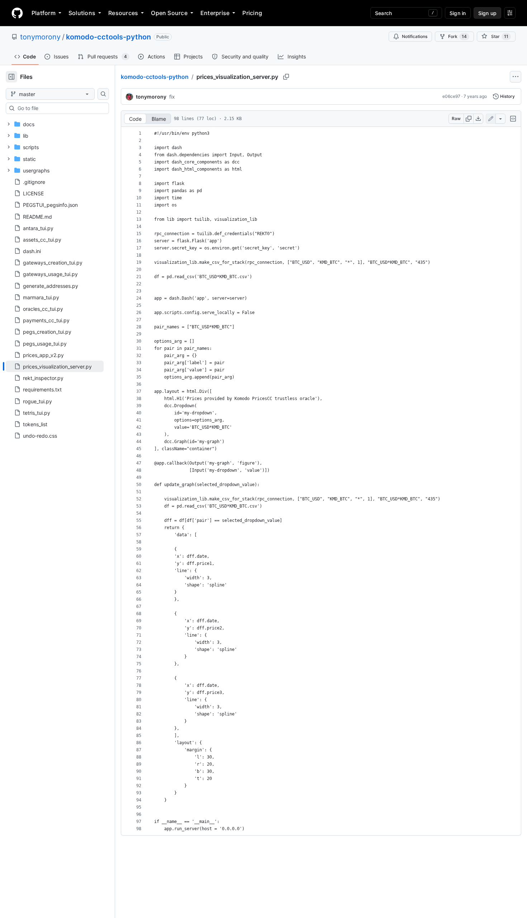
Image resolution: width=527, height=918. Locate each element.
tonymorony (40, 37)
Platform (44, 12)
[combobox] (60, 108)
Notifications (414, 36)
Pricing (252, 12)
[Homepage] (17, 13)
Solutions (81, 12)
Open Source (169, 12)
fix (172, 97)
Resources (123, 12)
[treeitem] (55, 366)
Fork (457, 36)
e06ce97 (451, 96)
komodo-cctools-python (108, 37)
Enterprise (214, 12)
